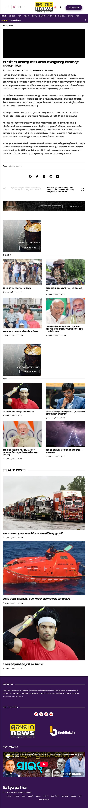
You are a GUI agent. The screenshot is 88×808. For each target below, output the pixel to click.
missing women (15, 166)
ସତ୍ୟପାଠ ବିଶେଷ (15, 20)
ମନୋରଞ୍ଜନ (62, 16)
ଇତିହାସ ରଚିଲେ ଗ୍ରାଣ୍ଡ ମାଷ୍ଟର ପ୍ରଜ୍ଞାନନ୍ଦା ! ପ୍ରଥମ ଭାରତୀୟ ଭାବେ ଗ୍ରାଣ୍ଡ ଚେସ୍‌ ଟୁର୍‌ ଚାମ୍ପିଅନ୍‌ (65, 412)
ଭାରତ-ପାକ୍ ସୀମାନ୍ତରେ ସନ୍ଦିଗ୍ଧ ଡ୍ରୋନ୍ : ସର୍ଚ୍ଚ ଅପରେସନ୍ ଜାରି (64, 289)
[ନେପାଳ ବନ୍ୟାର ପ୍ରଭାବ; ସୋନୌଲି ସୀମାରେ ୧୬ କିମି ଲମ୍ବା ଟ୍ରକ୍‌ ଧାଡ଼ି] (44, 503)
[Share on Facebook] (30, 176)
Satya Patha (38, 70)
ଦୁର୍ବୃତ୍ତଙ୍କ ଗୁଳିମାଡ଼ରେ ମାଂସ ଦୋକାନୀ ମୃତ (17, 288)
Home (3, 16)
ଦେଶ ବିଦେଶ (51, 16)
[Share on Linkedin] (57, 176)
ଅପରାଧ (70, 16)
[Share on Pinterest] (50, 176)
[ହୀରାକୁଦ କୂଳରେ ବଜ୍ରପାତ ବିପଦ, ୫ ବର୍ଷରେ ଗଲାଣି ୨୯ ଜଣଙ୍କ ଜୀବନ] (65, 434)
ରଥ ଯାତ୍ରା (4, 20)
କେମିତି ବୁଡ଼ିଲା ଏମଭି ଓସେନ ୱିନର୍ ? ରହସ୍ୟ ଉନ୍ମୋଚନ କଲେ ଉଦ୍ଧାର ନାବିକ (36, 598)
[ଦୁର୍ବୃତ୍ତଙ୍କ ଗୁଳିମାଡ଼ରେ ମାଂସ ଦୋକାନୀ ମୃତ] (22, 272)
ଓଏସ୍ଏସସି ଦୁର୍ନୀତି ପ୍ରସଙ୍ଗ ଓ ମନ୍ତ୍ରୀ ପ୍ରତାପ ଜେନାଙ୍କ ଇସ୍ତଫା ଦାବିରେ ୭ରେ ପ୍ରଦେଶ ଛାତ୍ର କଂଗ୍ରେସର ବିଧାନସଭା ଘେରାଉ (60, 189)
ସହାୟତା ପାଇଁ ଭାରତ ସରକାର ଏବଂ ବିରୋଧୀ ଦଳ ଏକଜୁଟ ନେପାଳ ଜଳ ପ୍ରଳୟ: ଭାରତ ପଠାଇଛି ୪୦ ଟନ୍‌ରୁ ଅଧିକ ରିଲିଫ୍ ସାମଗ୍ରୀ (64, 329)
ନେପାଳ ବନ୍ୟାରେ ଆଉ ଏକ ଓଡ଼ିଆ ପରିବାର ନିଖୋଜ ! (21, 331)
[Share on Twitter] (37, 176)
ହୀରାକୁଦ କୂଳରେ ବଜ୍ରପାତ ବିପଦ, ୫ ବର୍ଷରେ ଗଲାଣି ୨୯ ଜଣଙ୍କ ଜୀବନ (64, 451)
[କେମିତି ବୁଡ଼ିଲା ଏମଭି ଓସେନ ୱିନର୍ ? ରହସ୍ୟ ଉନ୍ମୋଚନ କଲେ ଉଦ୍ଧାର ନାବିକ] (44, 568)
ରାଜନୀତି (26, 16)
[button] (61, 7)
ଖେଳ (77, 16)
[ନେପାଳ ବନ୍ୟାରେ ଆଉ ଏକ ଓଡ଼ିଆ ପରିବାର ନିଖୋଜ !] (22, 313)
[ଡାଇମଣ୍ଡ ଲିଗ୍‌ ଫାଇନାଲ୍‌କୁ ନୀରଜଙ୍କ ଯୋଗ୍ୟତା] (22, 396)
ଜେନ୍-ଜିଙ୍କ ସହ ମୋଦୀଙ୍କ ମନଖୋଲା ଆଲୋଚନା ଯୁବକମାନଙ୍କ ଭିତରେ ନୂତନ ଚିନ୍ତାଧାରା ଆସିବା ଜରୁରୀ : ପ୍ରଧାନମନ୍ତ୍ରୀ (21, 452)
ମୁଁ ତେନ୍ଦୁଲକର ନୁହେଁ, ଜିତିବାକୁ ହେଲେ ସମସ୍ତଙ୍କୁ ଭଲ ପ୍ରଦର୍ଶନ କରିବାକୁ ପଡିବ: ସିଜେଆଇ (25, 188)
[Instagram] (55, 7)
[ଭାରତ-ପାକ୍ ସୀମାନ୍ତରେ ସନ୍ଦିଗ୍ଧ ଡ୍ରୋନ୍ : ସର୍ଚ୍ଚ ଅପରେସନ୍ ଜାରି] (65, 272)
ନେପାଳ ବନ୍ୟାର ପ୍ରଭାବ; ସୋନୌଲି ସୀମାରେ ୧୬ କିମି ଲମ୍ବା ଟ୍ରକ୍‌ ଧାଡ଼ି (33, 533)
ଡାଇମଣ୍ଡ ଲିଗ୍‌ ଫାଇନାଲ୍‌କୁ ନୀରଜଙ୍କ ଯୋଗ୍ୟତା (18, 411)
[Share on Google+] (44, 176)
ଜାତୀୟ (34, 16)
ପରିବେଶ (42, 16)
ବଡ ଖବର (12, 16)
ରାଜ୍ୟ (19, 16)
